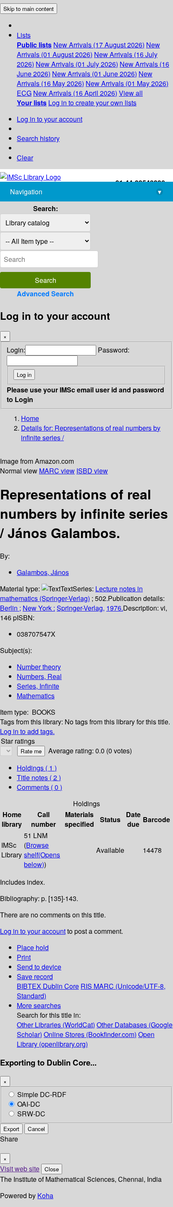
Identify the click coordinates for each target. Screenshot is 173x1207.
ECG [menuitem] (24, 93)
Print (24, 957)
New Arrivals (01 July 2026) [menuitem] (77, 64)
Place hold (33, 947)
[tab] (39, 777)
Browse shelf (42, 854)
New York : (39, 608)
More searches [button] (39, 1005)
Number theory (39, 666)
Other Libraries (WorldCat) (56, 1024)
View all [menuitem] (131, 93)
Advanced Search (45, 293)
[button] (24, 35)
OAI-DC (28, 1104)
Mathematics (36, 695)
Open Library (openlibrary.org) (86, 1039)
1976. (114, 608)
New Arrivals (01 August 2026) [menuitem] (88, 49)
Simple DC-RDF (41, 1094)
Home (30, 418)
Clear (25, 157)
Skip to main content (28, 9)
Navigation (85, 191)
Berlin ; (10, 608)
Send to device (39, 967)
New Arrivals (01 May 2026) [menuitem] (127, 83)
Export (11, 1129)
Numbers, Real (39, 676)
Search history (38, 138)
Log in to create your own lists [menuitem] (92, 102)
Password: (113, 350)
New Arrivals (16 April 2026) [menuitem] (75, 93)
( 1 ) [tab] (37, 768)
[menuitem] (34, 45)
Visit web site (19, 1168)
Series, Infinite (38, 686)
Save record (35, 976)
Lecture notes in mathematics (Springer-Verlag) (71, 593)
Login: (16, 350)
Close (52, 1169)
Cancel (36, 1129)
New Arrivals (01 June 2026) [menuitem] (94, 73)
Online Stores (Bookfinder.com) (90, 1034)
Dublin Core (61, 986)
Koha (45, 1195)
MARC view (57, 470)
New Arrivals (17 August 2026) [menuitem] (98, 45)
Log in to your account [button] (33, 931)
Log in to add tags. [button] (27, 731)
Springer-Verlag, (81, 608)
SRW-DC (31, 1113)
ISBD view (92, 470)
